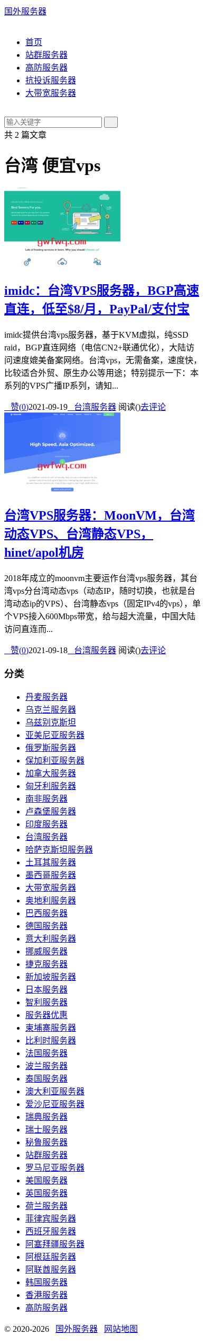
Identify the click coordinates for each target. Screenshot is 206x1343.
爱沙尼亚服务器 (55, 1104)
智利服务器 (46, 1002)
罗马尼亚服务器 (55, 1167)
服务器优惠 (46, 1015)
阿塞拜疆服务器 (55, 1244)
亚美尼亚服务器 (55, 735)
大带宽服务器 (50, 93)
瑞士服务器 (46, 1129)
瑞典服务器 (46, 1116)
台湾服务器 (92, 406)
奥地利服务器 (50, 900)
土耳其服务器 (50, 862)
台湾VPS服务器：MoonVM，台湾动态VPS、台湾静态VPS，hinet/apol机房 (99, 533)
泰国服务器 (46, 1078)
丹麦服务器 (46, 696)
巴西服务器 (46, 913)
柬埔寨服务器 (50, 1027)
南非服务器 (46, 798)
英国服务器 (46, 1193)
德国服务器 (46, 926)
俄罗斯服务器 (50, 747)
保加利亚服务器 (55, 760)
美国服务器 (46, 1180)
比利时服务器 (50, 1040)
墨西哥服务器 (50, 875)
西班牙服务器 (50, 1231)
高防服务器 (46, 67)
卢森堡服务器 (50, 811)
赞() (16, 406)
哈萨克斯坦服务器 (59, 849)
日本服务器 (46, 989)
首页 (33, 42)
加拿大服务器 (50, 773)
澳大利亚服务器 (55, 1091)
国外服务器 (25, 11)
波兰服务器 (46, 1065)
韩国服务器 (46, 1282)
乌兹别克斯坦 (50, 722)
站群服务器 (46, 54)
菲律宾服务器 (50, 1218)
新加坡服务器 (50, 976)
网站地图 (121, 1328)
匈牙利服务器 (50, 786)
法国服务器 (46, 1053)
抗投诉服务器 (50, 80)
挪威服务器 (46, 951)
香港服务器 (46, 1295)
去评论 (153, 406)
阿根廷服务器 (50, 1256)
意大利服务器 (50, 938)
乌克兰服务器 (50, 709)
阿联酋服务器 (50, 1269)
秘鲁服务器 (46, 1142)
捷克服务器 (46, 964)
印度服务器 (46, 824)
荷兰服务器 (46, 1205)
